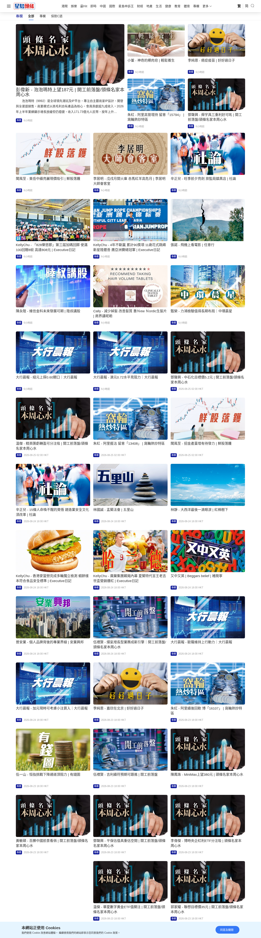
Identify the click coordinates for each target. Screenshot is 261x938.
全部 (31, 16)
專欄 (43, 16)
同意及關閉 (226, 929)
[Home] (24, 6)
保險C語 (56, 16)
